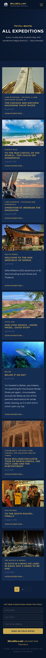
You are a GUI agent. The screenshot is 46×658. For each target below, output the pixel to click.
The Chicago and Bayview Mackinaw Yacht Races (22, 104)
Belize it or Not (15, 375)
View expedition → (14, 113)
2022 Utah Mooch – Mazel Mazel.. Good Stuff (21, 326)
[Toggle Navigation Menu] (41, 5)
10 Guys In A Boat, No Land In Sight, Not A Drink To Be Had (22, 566)
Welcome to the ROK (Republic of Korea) (18, 258)
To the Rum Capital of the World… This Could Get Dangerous (22, 155)
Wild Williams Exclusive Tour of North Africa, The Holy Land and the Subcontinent (22, 463)
